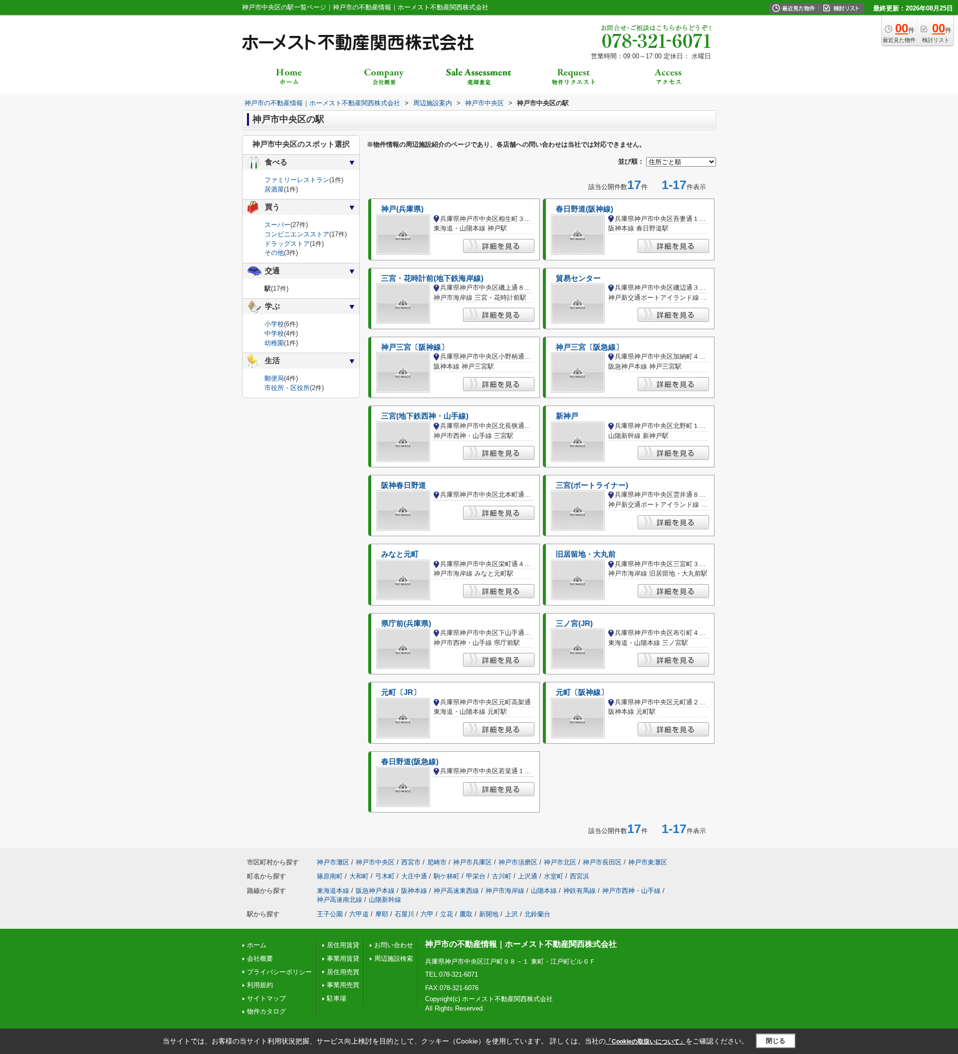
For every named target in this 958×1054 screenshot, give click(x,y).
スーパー (277, 224)
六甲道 (359, 914)
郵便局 (274, 378)
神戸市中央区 (375, 862)
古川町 (501, 876)
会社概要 (260, 958)
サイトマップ (266, 998)
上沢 (511, 914)
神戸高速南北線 (339, 899)
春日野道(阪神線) (584, 209)
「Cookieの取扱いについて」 (646, 1041)
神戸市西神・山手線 (631, 890)
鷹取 (466, 914)
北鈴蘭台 (537, 914)
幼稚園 (274, 343)
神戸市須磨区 (517, 862)
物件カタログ (266, 1011)
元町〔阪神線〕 (582, 692)
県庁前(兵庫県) (406, 624)
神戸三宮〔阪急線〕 (589, 347)
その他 (274, 252)
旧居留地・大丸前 (586, 554)
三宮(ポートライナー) (592, 485)
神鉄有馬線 (579, 890)
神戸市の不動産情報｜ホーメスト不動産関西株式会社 (521, 944)
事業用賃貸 (343, 958)
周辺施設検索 (393, 958)
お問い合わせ (393, 945)
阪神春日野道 (403, 485)
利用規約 (260, 985)
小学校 (274, 324)
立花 (446, 914)
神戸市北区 (560, 862)
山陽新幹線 (385, 899)
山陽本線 (544, 890)
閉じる (775, 1041)
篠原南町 (330, 876)
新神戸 (567, 416)
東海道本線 (333, 890)
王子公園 (330, 914)
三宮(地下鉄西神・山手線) (425, 416)
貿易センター (578, 278)
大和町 (359, 876)
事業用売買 (343, 985)
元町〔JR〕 (401, 692)
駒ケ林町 (447, 876)
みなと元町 (400, 554)
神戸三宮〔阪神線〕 (415, 347)
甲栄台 (475, 876)
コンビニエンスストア (296, 234)
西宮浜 (579, 876)
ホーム (256, 945)
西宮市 (411, 862)
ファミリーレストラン (296, 180)
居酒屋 (274, 189)
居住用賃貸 (343, 945)
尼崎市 (437, 862)
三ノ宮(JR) (574, 624)
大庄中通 (414, 876)
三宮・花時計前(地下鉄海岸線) (432, 278)
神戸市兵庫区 (472, 862)
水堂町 (553, 876)
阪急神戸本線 (375, 890)
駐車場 (336, 998)
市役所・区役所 (287, 388)
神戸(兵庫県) (402, 209)
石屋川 (404, 914)
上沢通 (527, 876)
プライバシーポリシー (279, 972)
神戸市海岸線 (504, 890)
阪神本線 (414, 890)
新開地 (488, 914)
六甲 (427, 914)
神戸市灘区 (333, 862)
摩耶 (381, 914)
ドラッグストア (287, 243)
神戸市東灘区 (647, 862)
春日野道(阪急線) (410, 762)
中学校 (274, 333)
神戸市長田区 (602, 862)
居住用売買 (343, 972)
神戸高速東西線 (456, 890)
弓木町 (385, 876)
